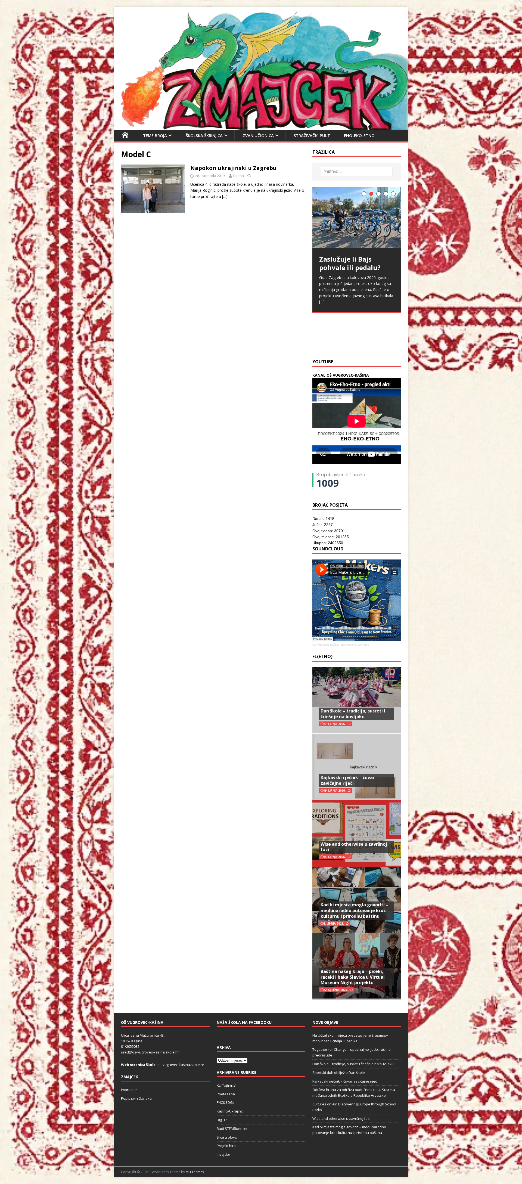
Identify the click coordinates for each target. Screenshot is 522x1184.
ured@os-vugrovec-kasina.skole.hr (150, 1052)
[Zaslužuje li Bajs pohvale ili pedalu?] (356, 217)
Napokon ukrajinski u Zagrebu (233, 168)
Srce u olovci (227, 1137)
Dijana (238, 175)
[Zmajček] (261, 126)
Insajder (223, 1154)
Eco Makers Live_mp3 (355, 644)
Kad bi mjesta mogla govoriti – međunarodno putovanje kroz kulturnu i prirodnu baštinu (354, 910)
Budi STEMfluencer (232, 1128)
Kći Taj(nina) (226, 1085)
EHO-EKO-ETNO (359, 135)
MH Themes (195, 1172)
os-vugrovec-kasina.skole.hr (180, 1064)
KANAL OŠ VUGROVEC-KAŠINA (340, 375)
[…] (225, 196)
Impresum (129, 1089)
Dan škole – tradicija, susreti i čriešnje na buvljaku (353, 714)
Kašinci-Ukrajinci (230, 1111)
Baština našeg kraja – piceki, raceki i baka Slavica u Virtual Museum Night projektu (353, 977)
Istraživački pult (311, 135)
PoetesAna (226, 1094)
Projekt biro (226, 1145)
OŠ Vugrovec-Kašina (325, 644)
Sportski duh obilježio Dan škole (338, 1072)
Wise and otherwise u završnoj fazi (354, 847)
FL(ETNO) (322, 656)
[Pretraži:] (357, 171)
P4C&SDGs (226, 1102)
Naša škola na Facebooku (244, 1022)
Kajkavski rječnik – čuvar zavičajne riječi (348, 780)
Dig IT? (222, 1119)
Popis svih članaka (136, 1098)
